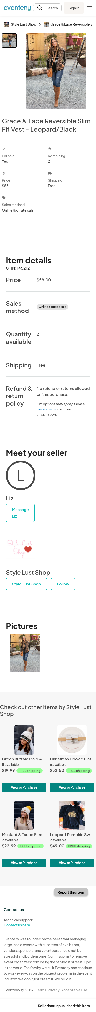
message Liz (47, 409)
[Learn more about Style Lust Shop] (20, 549)
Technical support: (18, 922)
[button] (47, 8)
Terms (41, 990)
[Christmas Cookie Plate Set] (72, 758)
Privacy (54, 990)
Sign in (74, 8)
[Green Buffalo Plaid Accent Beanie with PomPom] (24, 758)
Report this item (71, 892)
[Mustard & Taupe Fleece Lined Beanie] (24, 834)
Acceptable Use (74, 990)
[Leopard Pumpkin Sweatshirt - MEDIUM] (72, 834)
